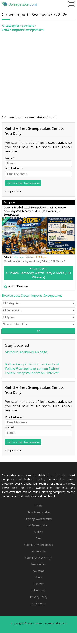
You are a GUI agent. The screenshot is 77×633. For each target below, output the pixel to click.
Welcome (38, 571)
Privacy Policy (38, 597)
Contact (39, 584)
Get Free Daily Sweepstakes (23, 182)
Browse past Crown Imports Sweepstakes (32, 295)
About (38, 577)
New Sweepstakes (38, 512)
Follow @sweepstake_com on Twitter (32, 368)
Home (39, 506)
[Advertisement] (38, 73)
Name (9, 158)
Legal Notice (38, 603)
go (38, 330)
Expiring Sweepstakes (38, 519)
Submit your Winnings (38, 558)
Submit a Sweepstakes (38, 544)
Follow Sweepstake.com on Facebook (32, 364)
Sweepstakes (10, 202)
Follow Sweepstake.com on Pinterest (31, 373)
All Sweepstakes (38, 525)
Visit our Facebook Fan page (26, 352)
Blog (38, 538)
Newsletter (38, 564)
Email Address (13, 168)
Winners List (38, 551)
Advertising (38, 590)
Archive (38, 531)
